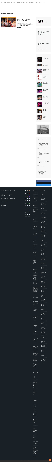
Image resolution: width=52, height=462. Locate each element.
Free (33, 263)
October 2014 (43, 360)
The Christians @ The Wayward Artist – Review (44, 149)
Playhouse (10, 197)
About (5, 2)
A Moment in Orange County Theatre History (35, 193)
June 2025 (42, 208)
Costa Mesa (4, 17)
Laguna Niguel (35, 311)
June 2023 (42, 239)
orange (40, 165)
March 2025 (43, 212)
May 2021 (42, 268)
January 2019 (43, 296)
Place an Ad (40, 2)
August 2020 (43, 276)
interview (6, 194)
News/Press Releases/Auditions (28, 4)
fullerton (3, 194)
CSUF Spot (34, 240)
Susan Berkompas (41, 157)
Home (2, 2)
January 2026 (43, 199)
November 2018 (43, 299)
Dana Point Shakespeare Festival (34, 247)
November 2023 (43, 232)
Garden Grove (35, 272)
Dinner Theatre (35, 251)
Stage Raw (34, 415)
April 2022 (42, 257)
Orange (10, 195)
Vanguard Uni (13, 17)
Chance (10, 191)
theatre (10, 202)
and (8, 190)
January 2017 (43, 326)
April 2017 (42, 322)
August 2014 (43, 363)
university (11, 204)
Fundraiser (34, 271)
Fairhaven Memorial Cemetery (34, 261)
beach (2, 191)
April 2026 (43, 195)
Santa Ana (34, 392)
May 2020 (42, 277)
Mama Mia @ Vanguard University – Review (23, 20)
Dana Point (34, 245)
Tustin (34, 437)
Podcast (44, 2)
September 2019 (43, 286)
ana (3, 190)
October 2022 (43, 249)
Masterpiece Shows (19, 2)
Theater (8, 17)
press (7, 198)
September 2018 (43, 301)
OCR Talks (34, 359)
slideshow (34, 406)
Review (6, 17)
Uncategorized (10, 17)
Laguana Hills (35, 309)
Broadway (4, 191)
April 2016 (42, 337)
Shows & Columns (9, 4)
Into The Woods (35, 297)
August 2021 (43, 266)
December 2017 (43, 312)
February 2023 (43, 244)
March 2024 (43, 227)
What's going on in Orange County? (35, 451)
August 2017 (43, 317)
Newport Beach (35, 345)
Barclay (34, 208)
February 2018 (43, 309)
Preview (34, 376)
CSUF (34, 239)
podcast (2, 198)
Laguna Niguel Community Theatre (35, 314)
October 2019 (43, 285)
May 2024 (42, 225)
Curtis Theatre (35, 241)
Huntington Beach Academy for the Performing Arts (35, 288)
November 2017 (43, 313)
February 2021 (43, 271)
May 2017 (42, 321)
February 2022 (43, 259)
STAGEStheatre (11, 200)
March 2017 (43, 323)
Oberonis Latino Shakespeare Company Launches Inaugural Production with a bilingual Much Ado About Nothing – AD (42, 48)
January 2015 (43, 356)
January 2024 (43, 230)
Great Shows (13, 2)
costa (8, 193)
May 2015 (42, 351)
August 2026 (43, 190)
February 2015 (43, 355)
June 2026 (42, 193)
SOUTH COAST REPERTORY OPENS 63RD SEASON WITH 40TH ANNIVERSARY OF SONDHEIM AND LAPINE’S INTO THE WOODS (43, 33)
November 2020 (43, 273)
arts (11, 190)
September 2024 (43, 220)
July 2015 (42, 349)
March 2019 (43, 294)
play (7, 197)
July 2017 (42, 318)
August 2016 (43, 332)
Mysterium (34, 340)
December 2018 (43, 298)
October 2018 (43, 300)
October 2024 (43, 218)
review (3, 200)
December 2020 (43, 272)
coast (12, 191)
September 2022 (43, 250)
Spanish (34, 412)
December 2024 (43, 216)
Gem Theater (35, 274)
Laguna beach (35, 310)
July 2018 (42, 303)
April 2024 (42, 226)
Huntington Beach (35, 286)
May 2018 (42, 305)
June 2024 (42, 223)
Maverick (9, 194)
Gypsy (34, 281)
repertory (13, 198)
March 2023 (43, 243)
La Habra (34, 300)
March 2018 (43, 308)
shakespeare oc (35, 405)
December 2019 (43, 282)
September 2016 (43, 331)
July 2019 (42, 289)
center (7, 191)
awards (14, 190)
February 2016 (43, 340)
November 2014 (43, 359)
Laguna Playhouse (35, 316)
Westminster (34, 446)
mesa (12, 194)
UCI (13, 202)
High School (35, 283)
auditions (34, 206)
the (2, 202)
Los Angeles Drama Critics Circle (35, 322)
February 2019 (43, 295)
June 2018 (42, 304)
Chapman (34, 228)
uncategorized (5, 204)
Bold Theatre (35, 218)
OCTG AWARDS (35, 360)
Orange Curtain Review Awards (31, 2)
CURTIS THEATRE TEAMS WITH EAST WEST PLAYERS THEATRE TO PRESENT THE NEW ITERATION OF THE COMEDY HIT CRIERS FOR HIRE (43, 39)
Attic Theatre (35, 205)
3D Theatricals (35, 190)
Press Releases (35, 375)
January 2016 (43, 341)
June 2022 (42, 254)
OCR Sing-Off (35, 358)
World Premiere (35, 453)
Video (21, 4)
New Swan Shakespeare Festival (34, 343)
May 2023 (42, 240)
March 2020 (43, 278)
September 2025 (43, 204)
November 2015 (43, 344)
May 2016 (42, 336)
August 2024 (43, 221)
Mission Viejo (35, 331)
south (8, 200)
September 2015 (43, 346)
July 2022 (42, 253)
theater (5, 202)
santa (6, 200)
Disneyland (34, 252)
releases (10, 198)
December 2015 (43, 342)
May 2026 (42, 194)
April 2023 (42, 241)
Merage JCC (35, 330)
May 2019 (42, 291)
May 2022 (42, 255)
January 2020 (43, 281)
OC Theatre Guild (35, 353)
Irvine (34, 298)
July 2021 (42, 267)
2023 (1, 190)
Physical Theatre (35, 372)
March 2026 (43, 197)
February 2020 (43, 280)
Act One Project (35, 195)
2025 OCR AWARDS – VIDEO (42, 29)
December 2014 (43, 358)
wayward (2, 205)
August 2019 (43, 287)
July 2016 (42, 333)
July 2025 (42, 207)
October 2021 (43, 263)
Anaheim (6, 190)
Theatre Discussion (17, 4)
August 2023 (43, 236)
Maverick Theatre (35, 325)
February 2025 (43, 213)
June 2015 (42, 350)
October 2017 (43, 314)
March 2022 (43, 258)
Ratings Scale (3, 4)
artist (10, 190)
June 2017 (42, 319)
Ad (33, 196)
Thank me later (35, 418)
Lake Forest (34, 317)
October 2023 (43, 234)
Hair (33, 282)
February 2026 (43, 198)
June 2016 (42, 335)
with (5, 205)
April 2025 (43, 211)
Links (24, 2)
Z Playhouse (35, 456)
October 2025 (43, 203)
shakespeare (34, 401)
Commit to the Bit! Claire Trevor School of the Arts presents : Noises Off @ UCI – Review (44, 140)
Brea (33, 219)
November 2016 (43, 328)
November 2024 (43, 217)
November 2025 (43, 202)
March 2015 (43, 354)
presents (5, 198)
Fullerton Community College (34, 267)
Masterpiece (34, 324)
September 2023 (43, 235)
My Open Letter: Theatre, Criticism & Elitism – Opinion (43, 158)
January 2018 (43, 310)
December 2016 (43, 327)
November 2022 (43, 248)
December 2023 (43, 231)
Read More (19, 27)
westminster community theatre (34, 448)
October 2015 (43, 345)
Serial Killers (35, 400)
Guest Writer (35, 279)
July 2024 (42, 222)
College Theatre (35, 232)
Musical (3, 196)
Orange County (4, 197)
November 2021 (43, 262)
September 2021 (43, 264)
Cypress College (35, 244)
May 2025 (42, 209)
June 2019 (42, 290)
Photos (34, 371)
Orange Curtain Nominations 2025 (43, 166)
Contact (8, 2)
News (8, 195)
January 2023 (43, 245)
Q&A (34, 377)
